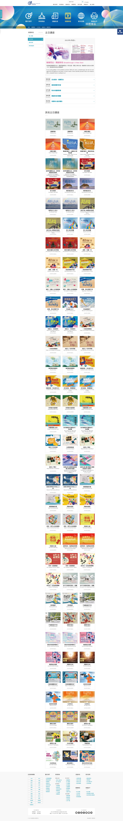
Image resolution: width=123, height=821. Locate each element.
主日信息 (38, 27)
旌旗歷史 (48, 788)
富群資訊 (93, 818)
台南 (39, 793)
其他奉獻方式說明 (90, 793)
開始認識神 (48, 779)
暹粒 (31, 802)
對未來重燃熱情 (56, 90)
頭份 (31, 785)
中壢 (39, 780)
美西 (31, 798)
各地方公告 (78, 781)
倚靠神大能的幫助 (57, 101)
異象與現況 (89, 778)
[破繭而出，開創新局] (57, 52)
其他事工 (68, 790)
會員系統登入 (59, 789)
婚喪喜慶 (68, 795)
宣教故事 (88, 779)
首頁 (29, 27)
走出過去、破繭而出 (58, 79)
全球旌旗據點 (49, 778)
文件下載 (68, 800)
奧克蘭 (39, 800)
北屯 (39, 787)
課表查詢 (58, 790)
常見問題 (48, 789)
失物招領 (68, 799)
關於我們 (55, 4)
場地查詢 (68, 797)
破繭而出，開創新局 (46, 27)
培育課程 (58, 785)
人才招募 (58, 792)
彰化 (39, 791)
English (87, 2)
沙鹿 (39, 789)
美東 (39, 798)
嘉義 (31, 793)
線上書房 (92, 4)
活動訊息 (67, 4)
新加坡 (39, 802)
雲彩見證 (31, 42)
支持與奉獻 (89, 783)
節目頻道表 (31, 45)
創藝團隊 (68, 780)
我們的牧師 (48, 784)
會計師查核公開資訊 (91, 795)
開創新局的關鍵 (56, 96)
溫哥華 (31, 800)
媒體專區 (74, 4)
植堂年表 (48, 786)
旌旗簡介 (48, 781)
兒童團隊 (68, 786)
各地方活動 (78, 779)
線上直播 (120, 32)
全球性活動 (78, 778)
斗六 (31, 791)
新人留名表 (58, 781)
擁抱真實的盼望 (56, 85)
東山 (31, 789)
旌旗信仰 (48, 783)
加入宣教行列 (89, 781)
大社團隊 (68, 783)
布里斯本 (31, 804)
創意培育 (58, 787)
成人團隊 (68, 781)
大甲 (39, 785)
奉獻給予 (86, 4)
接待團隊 (68, 788)
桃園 (31, 780)
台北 (39, 778)
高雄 (31, 796)
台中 (31, 778)
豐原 (31, 787)
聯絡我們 (48, 791)
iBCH (39, 796)
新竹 (31, 782)
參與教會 (61, 4)
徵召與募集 (78, 783)
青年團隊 (68, 785)
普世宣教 (80, 4)
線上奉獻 (88, 791)
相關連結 (58, 794)
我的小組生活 (59, 780)
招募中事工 (68, 791)
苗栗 (39, 782)
